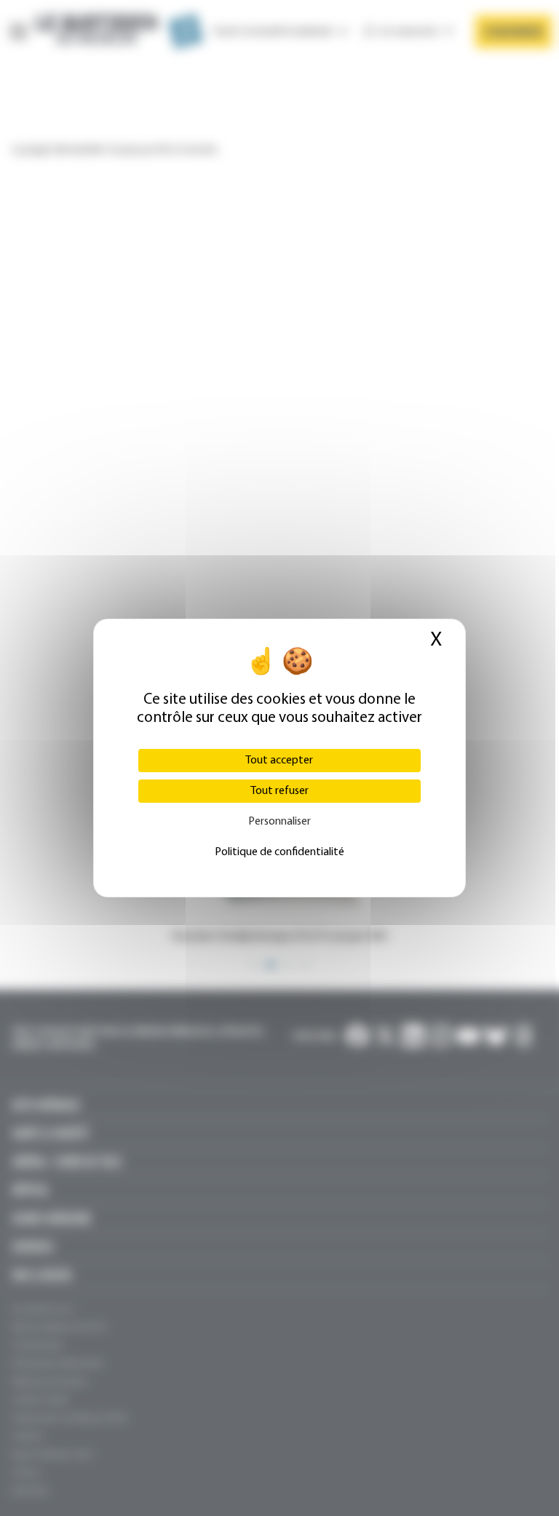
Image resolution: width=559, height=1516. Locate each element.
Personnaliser (279, 822)
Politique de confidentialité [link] (279, 852)
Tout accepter (279, 760)
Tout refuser (279, 791)
